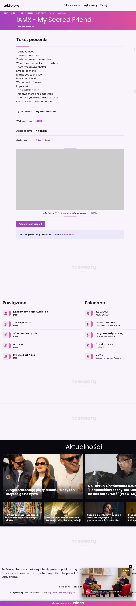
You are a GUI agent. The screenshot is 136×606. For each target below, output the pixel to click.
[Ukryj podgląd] (130, 566)
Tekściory (14, 13)
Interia (5, 13)
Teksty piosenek (27, 13)
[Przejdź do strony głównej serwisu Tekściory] (11, 5)
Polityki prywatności (71, 593)
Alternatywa (41, 13)
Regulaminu (53, 593)
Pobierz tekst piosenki (31, 224)
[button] (72, 5)
